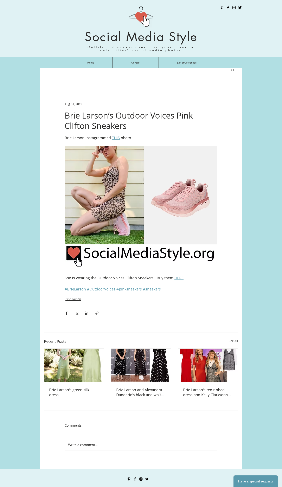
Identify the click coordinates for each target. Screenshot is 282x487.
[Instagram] (234, 7)
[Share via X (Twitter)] (77, 313)
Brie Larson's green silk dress (69, 392)
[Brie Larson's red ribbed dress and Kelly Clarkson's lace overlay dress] (208, 365)
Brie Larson (73, 299)
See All (233, 341)
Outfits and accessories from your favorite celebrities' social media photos (141, 48)
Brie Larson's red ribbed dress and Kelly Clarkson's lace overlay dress (205, 392)
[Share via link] (97, 313)
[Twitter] (240, 7)
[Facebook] (228, 7)
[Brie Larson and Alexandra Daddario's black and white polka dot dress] (141, 365)
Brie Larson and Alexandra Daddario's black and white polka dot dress (139, 392)
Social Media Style (141, 37)
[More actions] (214, 104)
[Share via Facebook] (67, 313)
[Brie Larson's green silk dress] (74, 365)
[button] (233, 70)
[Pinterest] (222, 7)
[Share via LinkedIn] (87, 313)
